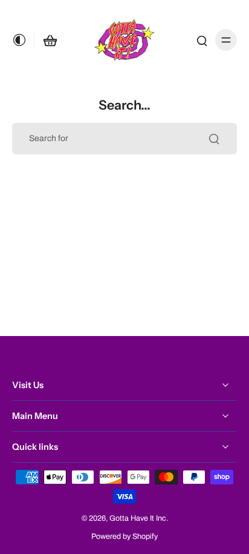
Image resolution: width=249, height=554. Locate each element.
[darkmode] (23, 40)
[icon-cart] (50, 40)
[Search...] (214, 139)
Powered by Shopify (124, 536)
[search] (202, 40)
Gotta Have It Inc (137, 518)
